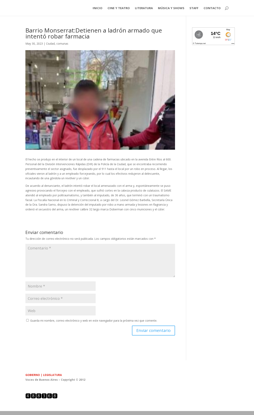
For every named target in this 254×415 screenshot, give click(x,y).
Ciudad (50, 43)
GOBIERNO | (34, 375)
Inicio (97, 8)
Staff (194, 8)
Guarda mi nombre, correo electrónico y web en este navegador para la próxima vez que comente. (93, 320)
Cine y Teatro (119, 8)
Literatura (144, 8)
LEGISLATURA (52, 375)
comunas (62, 43)
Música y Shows (171, 8)
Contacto (212, 8)
